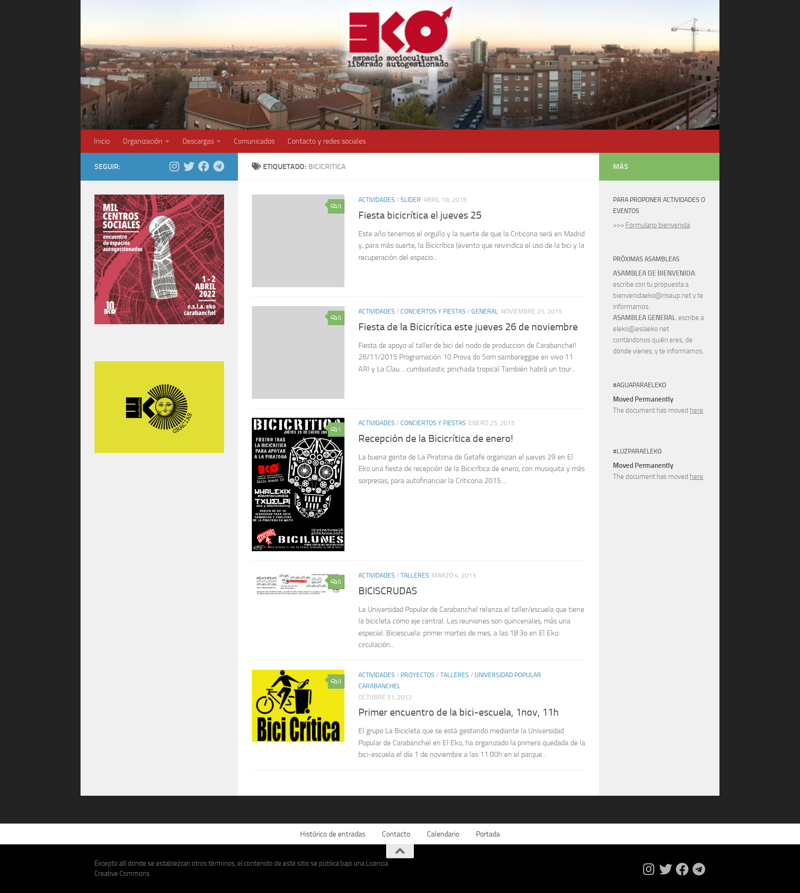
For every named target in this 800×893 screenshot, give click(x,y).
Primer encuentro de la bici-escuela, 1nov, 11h (458, 712)
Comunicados (254, 141)
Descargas (198, 141)
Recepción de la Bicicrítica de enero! (435, 439)
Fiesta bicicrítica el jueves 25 (419, 215)
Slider (410, 200)
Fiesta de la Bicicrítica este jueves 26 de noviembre (468, 327)
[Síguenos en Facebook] (203, 166)
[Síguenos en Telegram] (218, 166)
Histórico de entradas (332, 834)
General (484, 311)
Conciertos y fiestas (433, 311)
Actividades (376, 200)
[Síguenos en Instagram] (174, 166)
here (696, 410)
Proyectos (417, 675)
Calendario (443, 834)
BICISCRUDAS (387, 591)
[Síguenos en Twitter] (188, 166)
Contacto (396, 834)
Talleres (414, 575)
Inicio (102, 141)
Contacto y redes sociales (327, 141)
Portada (488, 834)
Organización (142, 141)
